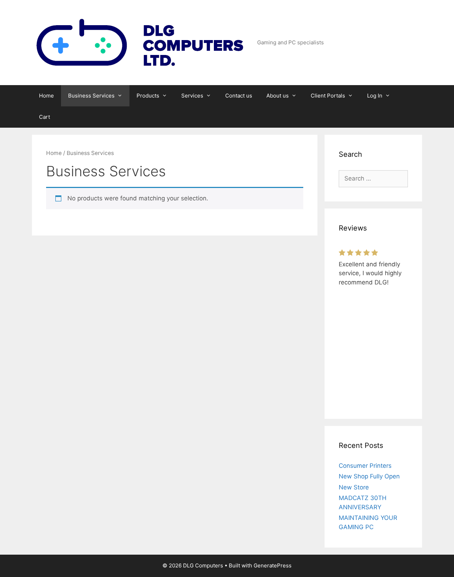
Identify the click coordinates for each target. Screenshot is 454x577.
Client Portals (328, 95)
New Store (354, 487)
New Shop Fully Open (369, 476)
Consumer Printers (365, 465)
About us (277, 95)
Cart (44, 116)
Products (148, 95)
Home (46, 95)
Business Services (91, 95)
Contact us (238, 95)
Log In (374, 95)
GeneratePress (273, 565)
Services (192, 95)
